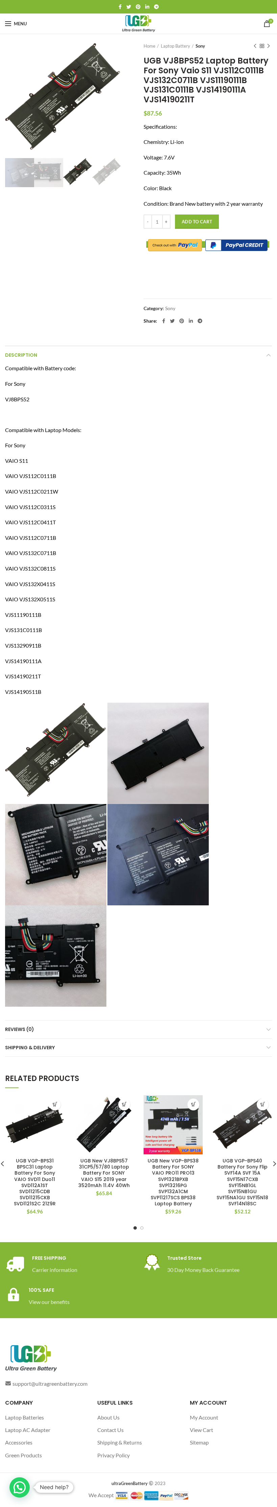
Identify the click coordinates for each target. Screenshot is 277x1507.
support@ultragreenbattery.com (49, 1383)
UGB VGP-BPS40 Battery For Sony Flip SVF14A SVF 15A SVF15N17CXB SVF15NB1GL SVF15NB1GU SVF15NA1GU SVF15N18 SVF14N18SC (242, 1182)
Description (21, 355)
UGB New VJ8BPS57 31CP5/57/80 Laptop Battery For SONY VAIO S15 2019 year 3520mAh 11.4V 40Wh (104, 1173)
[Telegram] (156, 6)
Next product (268, 46)
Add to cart (197, 221)
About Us (108, 1417)
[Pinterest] (138, 6)
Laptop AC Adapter (27, 1430)
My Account (204, 1417)
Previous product (255, 46)
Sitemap (199, 1442)
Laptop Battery (175, 46)
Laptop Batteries (24, 1417)
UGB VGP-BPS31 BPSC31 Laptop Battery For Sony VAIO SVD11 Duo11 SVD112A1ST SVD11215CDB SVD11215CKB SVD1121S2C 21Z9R (35, 1182)
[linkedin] (147, 6)
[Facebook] (120, 6)
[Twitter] (128, 6)
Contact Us (110, 1430)
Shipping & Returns (119, 1442)
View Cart (201, 1430)
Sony (200, 46)
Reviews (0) (19, 1029)
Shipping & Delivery (30, 1047)
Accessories (18, 1442)
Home (149, 46)
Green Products (23, 1455)
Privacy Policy (113, 1455)
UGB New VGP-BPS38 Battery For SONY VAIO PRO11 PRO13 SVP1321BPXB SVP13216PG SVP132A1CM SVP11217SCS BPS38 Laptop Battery (173, 1182)
